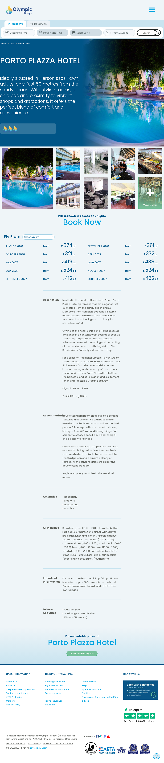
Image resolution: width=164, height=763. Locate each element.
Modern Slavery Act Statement (58, 743)
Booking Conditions (55, 681)
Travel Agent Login (38, 748)
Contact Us (11, 681)
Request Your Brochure (57, 689)
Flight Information (54, 685)
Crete (12, 43)
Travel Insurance (53, 700)
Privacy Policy (34, 743)
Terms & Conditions (15, 743)
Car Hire (86, 693)
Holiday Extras (89, 681)
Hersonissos (24, 43)
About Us (10, 685)
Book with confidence (17, 693)
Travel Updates (53, 693)
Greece (3, 43)
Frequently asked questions (20, 689)
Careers (10, 700)
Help (84, 685)
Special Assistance (92, 689)
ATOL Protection (14, 697)
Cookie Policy (13, 704)
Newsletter (50, 704)
